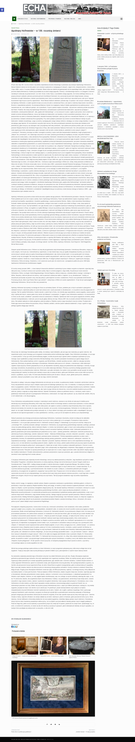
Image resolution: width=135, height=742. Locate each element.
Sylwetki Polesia (15, 28)
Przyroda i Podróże (54, 18)
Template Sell (50, 739)
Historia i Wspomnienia (38, 18)
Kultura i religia (69, 18)
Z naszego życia (22, 18)
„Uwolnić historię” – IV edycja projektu (85, 731)
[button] (2, 10)
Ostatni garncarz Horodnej (106, 270)
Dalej (102, 59)
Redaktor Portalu (16, 34)
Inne (79, 18)
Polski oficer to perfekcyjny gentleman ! (21, 731)
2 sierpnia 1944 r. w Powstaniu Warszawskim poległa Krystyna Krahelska (107, 69)
